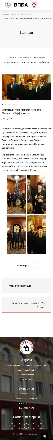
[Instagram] (26, 426)
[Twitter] (19, 426)
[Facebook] (12, 426)
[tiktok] (40, 426)
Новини (15, 14)
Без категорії (26, 14)
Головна (5, 14)
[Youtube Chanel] (33, 426)
